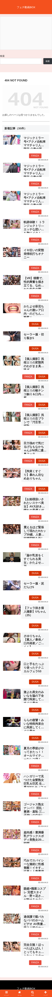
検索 (2, 56)
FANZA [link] (35, 155)
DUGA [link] (35, 324)
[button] (46, 600)
